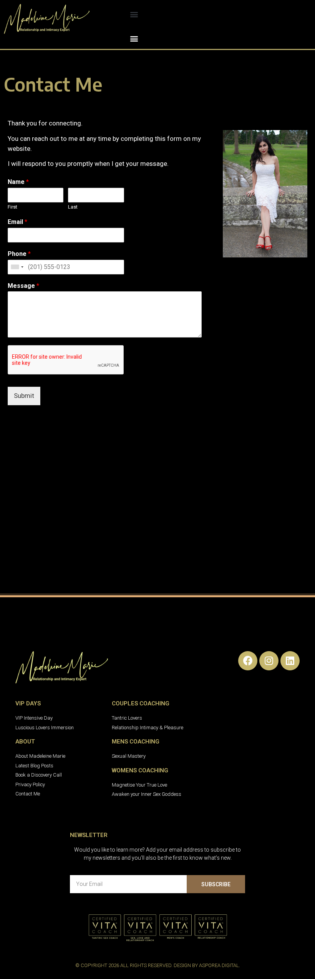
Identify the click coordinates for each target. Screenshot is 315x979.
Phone (19, 253)
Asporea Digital (219, 965)
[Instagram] (269, 660)
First (12, 207)
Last (73, 207)
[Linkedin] (290, 660)
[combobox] (17, 267)
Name (18, 181)
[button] (134, 14)
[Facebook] (247, 660)
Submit (24, 395)
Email (17, 222)
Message (23, 285)
